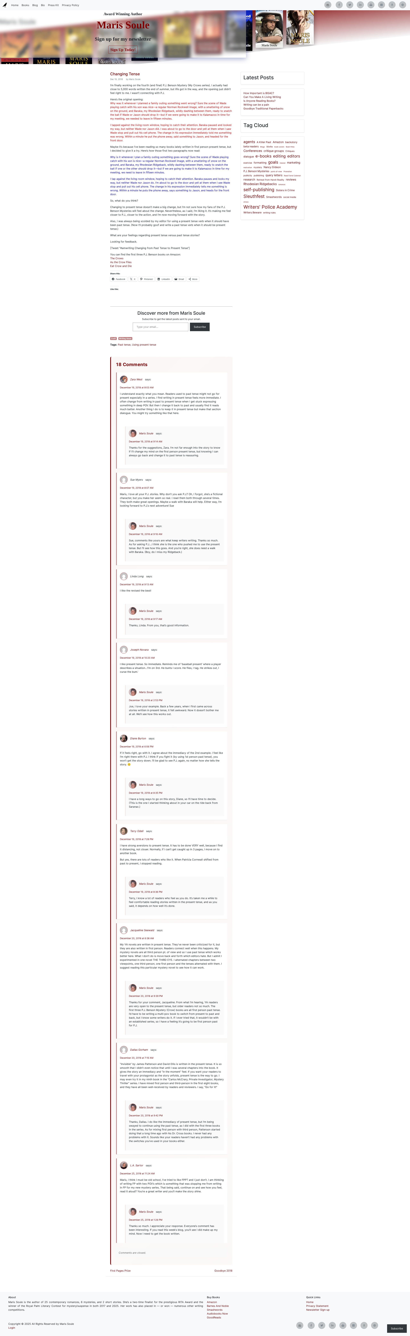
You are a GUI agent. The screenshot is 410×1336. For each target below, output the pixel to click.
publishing (259, 175)
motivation (247, 167)
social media (289, 197)
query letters (274, 175)
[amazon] (392, 4)
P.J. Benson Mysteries (256, 171)
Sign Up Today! (123, 50)
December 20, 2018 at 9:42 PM (146, 1115)
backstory (291, 142)
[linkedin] (360, 4)
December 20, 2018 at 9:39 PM (146, 996)
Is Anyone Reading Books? (259, 100)
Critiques (290, 151)
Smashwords (274, 197)
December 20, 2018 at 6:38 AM (137, 938)
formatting (260, 162)
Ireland (282, 163)
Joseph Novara (139, 649)
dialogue (248, 156)
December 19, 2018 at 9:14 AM (145, 441)
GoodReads (214, 1317)
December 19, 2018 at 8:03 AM (137, 387)
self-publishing (258, 189)
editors (293, 156)
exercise (247, 162)
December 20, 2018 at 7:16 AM (136, 1057)
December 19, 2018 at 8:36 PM (145, 891)
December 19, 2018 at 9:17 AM (145, 619)
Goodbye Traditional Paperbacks (263, 108)
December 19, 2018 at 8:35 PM (145, 792)
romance (281, 184)
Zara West (136, 379)
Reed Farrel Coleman (292, 176)
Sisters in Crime (285, 190)
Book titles (290, 147)
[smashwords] (370, 4)
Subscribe (200, 326)
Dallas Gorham (139, 1049)
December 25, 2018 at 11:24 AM (137, 1173)
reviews (291, 179)
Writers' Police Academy (270, 207)
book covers (279, 147)
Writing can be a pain (256, 104)
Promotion (288, 171)
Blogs (262, 147)
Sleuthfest (254, 196)
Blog (35, 5)
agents (249, 142)
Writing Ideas (125, 338)
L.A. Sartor (136, 1165)
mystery (258, 167)
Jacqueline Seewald (142, 930)
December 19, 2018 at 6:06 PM (136, 746)
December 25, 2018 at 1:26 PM (145, 1219)
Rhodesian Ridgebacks (260, 184)
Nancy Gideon (272, 167)
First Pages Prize (120, 1270)
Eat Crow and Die (121, 266)
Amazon (278, 142)
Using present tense (144, 344)
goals (273, 162)
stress (246, 202)
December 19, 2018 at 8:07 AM (136, 487)
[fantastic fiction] (402, 4)
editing (279, 156)
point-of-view (276, 171)
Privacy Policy (70, 5)
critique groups (274, 151)
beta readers (251, 146)
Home (14, 5)
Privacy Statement (317, 1305)
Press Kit (53, 5)
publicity (247, 175)
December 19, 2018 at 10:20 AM (137, 657)
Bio (43, 5)
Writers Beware (252, 212)
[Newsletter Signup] (327, 4)
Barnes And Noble (218, 1305)
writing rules (269, 212)
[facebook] (339, 4)
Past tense (124, 344)
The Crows (116, 258)
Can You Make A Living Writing (262, 97)
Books (25, 5)
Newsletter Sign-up (318, 1309)
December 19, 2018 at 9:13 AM (136, 584)
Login (11, 1327)
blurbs (269, 146)
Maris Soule (123, 25)
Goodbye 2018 (223, 1270)
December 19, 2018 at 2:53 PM (145, 700)
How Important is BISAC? (258, 93)
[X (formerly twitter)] (349, 4)
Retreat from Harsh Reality (270, 179)
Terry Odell (137, 831)
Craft (113, 338)
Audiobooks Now (217, 1313)
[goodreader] (381, 4)
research (249, 179)
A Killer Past (264, 142)
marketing (293, 162)
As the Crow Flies (120, 262)
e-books (263, 156)
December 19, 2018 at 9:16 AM (145, 534)
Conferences (252, 151)
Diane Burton (138, 738)
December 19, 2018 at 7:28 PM (136, 839)
